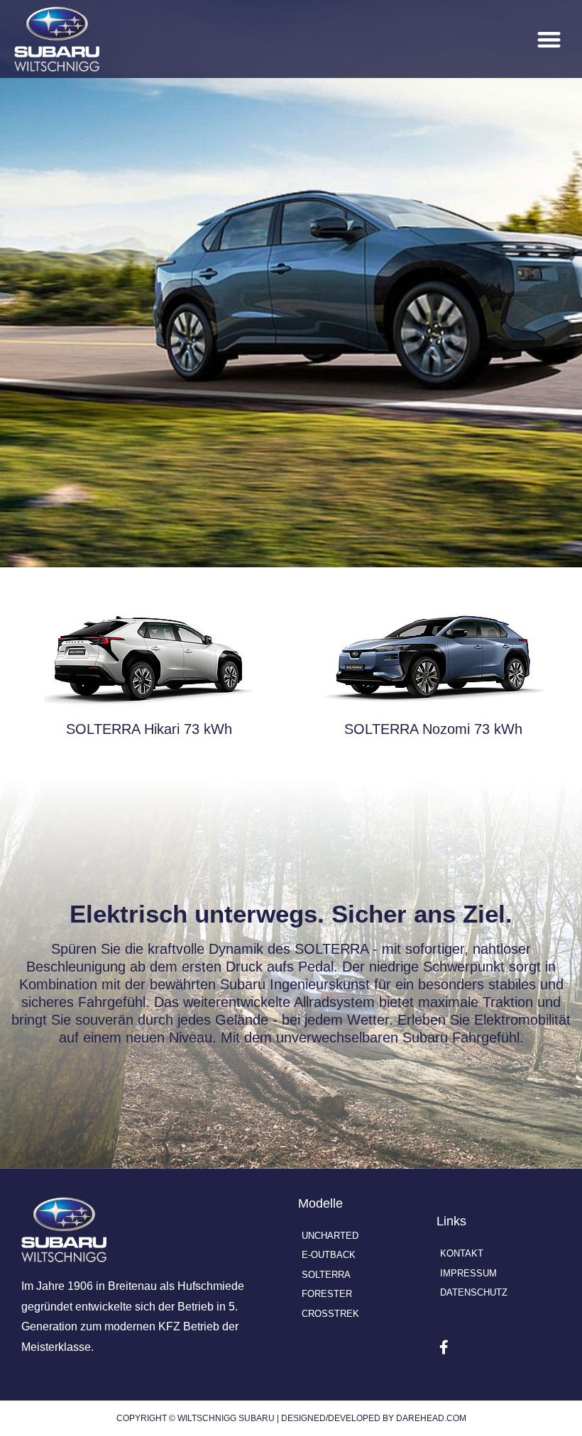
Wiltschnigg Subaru (226, 1418)
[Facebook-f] (443, 1347)
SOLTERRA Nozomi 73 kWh (433, 729)
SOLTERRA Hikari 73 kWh (149, 729)
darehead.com (431, 1418)
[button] (550, 39)
